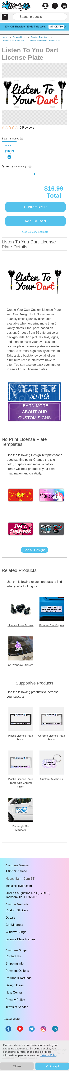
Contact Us (13, 956)
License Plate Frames (20, 939)
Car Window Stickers (20, 664)
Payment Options (17, 970)
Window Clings (16, 932)
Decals (10, 917)
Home (4, 37)
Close (17, 1066)
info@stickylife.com (19, 885)
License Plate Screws (21, 625)
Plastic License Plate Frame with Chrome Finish (20, 782)
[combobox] (40, 16)
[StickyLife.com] (16, 6)
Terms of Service (17, 1007)
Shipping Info (15, 963)
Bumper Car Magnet (51, 625)
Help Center (14, 992)
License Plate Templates (13, 40)
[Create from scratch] (34, 392)
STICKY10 (56, 26)
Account (45, 6)
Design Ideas (19, 37)
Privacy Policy (15, 999)
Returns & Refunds (18, 978)
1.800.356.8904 (16, 871)
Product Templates (39, 37)
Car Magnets (14, 924)
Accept (54, 1066)
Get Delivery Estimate (35, 231)
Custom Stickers (17, 910)
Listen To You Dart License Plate (45, 40)
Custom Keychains (51, 778)
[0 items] (64, 6)
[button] (5, 17)
